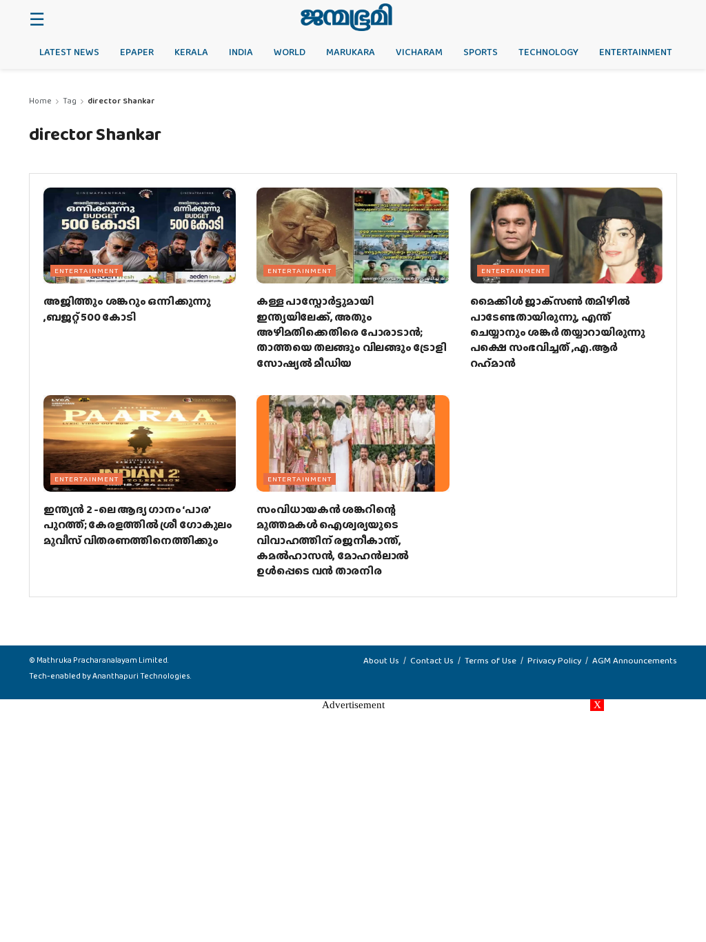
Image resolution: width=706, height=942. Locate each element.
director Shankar (121, 100)
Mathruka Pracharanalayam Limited (102, 660)
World (289, 51)
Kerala (191, 51)
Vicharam (419, 51)
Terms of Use (490, 660)
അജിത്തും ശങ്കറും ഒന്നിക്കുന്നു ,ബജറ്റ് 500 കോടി (127, 308)
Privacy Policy (554, 660)
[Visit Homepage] (346, 17)
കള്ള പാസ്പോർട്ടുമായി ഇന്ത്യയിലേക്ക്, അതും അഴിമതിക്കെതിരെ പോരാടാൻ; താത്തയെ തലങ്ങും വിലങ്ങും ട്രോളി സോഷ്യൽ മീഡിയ (351, 332)
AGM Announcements (634, 660)
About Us (381, 660)
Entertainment (635, 51)
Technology (548, 51)
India (241, 51)
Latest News (69, 51)
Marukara (350, 51)
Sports (480, 51)
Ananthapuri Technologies (141, 676)
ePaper (137, 51)
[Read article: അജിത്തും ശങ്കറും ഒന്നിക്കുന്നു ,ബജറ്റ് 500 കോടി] (139, 236)
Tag (70, 100)
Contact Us (432, 660)
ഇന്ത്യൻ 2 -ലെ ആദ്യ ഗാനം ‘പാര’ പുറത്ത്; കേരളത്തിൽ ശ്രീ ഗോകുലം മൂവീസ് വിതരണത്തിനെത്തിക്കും (137, 524)
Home (40, 100)
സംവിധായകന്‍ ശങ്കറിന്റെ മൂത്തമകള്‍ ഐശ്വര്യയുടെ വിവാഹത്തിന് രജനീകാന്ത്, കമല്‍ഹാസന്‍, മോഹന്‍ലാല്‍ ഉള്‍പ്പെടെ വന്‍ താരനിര (332, 540)
